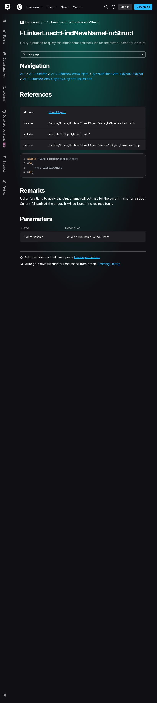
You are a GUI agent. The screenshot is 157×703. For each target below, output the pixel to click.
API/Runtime (38, 74)
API (22, 74)
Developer (32, 22)
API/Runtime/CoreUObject (70, 74)
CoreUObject (57, 112)
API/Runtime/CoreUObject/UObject (118, 74)
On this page (31, 54)
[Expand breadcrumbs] (45, 22)
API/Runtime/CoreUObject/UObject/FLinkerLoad (57, 79)
